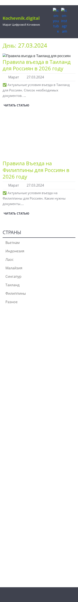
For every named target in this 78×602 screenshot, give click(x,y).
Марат (13, 77)
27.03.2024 (35, 77)
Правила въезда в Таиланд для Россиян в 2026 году (37, 65)
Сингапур (13, 276)
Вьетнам (12, 242)
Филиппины (15, 293)
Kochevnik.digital (21, 18)
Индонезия (14, 251)
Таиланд (12, 285)
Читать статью (16, 104)
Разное (11, 301)
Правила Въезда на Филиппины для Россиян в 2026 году (36, 170)
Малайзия (13, 268)
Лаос (9, 259)
